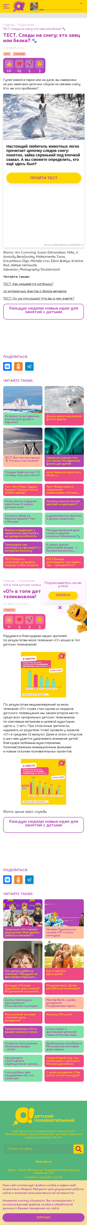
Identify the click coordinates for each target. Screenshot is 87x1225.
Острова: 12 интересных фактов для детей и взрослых (22, 419)
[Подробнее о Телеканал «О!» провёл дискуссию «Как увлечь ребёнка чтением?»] (22, 919)
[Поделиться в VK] (7, 366)
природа (19, 54)
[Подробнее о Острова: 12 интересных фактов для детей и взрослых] (22, 405)
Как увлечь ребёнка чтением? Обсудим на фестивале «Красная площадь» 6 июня (21, 974)
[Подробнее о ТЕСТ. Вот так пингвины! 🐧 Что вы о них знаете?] (22, 447)
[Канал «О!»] (19, 6)
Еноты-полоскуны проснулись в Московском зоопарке (21, 1003)
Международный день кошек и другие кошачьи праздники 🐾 (63, 533)
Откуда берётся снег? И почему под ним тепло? (22, 474)
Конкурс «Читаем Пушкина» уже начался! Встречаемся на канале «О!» (22, 988)
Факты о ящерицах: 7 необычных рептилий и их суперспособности (22, 533)
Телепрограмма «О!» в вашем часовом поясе (21, 1030)
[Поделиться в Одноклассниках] (18, 366)
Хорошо (43, 1217)
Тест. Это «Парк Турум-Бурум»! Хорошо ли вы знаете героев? (21, 490)
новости (9, 610)
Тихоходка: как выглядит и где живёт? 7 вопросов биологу (23, 547)
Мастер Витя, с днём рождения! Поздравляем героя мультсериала (61, 1003)
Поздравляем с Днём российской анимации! (63, 987)
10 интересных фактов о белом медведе (35, 291)
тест (7, 54)
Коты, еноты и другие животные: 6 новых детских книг (20, 504)
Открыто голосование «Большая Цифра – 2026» (21, 1046)
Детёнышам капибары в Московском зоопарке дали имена (64, 1046)
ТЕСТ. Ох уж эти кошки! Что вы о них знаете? (38, 298)
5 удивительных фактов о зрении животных (63, 517)
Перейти (63, 595)
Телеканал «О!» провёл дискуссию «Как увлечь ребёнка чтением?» (22, 932)
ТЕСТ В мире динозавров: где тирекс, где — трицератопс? (63, 562)
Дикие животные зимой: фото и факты (64, 418)
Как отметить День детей (56, 972)
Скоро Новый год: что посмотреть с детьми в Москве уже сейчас (63, 1061)
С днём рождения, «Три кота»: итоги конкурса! (63, 1074)
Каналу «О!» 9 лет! (59, 1014)
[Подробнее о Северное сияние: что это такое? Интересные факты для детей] (64, 447)
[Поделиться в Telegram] (29, 366)
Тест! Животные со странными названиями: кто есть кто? (61, 490)
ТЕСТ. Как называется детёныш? (28, 284)
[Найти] (78, 1149)
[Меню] (6, 6)
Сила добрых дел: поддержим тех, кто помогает (19, 1075)
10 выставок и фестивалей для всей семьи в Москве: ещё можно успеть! (61, 1032)
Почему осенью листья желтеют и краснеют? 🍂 (63, 503)
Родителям (26, 25)
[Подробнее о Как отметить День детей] (64, 960)
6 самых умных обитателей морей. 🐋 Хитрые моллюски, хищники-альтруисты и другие (63, 547)
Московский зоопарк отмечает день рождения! (20, 1017)
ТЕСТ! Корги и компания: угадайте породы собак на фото (21, 562)
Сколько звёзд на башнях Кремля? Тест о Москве (20, 518)
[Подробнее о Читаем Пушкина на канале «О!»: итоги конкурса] (64, 919)
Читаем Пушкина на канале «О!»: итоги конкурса (61, 932)
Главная (9, 25)
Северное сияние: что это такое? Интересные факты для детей (63, 461)
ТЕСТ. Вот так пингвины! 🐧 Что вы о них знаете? (22, 459)
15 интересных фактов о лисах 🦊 (63, 474)
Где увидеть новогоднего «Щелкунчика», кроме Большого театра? (21, 1061)
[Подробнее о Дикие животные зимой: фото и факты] (64, 405)
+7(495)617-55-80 (50, 1177)
